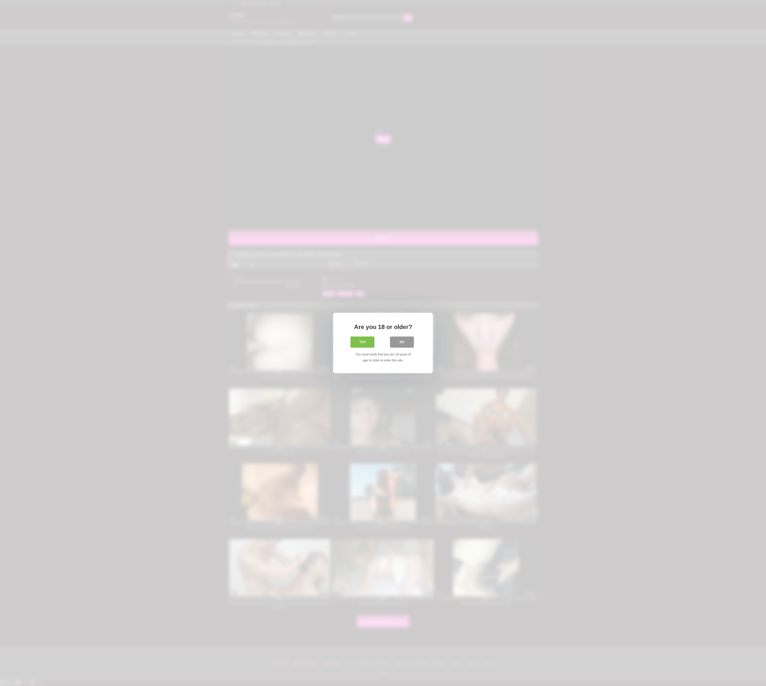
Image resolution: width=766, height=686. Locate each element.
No (402, 342)
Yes (362, 342)
